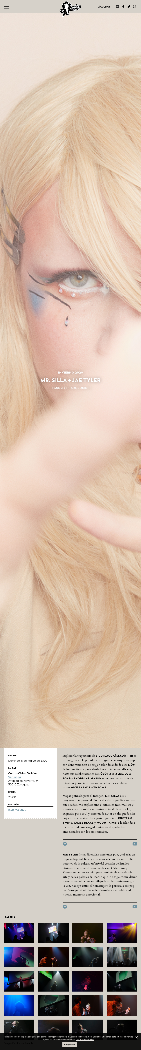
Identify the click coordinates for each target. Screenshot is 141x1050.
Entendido (69, 1044)
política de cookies (85, 1039)
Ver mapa (14, 777)
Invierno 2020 (17, 810)
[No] (136, 1037)
